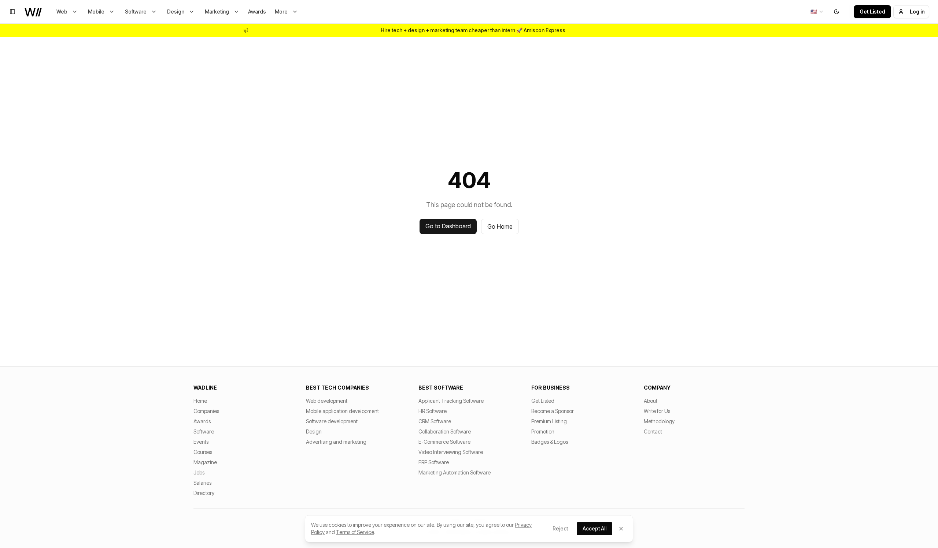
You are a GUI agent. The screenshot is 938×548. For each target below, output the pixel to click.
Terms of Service (355, 532)
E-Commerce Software (444, 442)
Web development (326, 401)
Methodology (659, 421)
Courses (202, 452)
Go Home (500, 226)
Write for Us (657, 411)
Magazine (205, 462)
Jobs (198, 472)
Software (136, 11)
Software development (332, 421)
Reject (560, 528)
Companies (206, 411)
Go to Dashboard (448, 226)
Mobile (96, 11)
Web (61, 11)
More (281, 11)
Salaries (202, 483)
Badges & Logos (549, 442)
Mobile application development (342, 411)
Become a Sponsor (552, 411)
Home (200, 401)
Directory (203, 493)
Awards (257, 11)
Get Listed (872, 11)
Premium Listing (549, 421)
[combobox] (817, 11)
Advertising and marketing (336, 442)
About (650, 401)
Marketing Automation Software (454, 472)
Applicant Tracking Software (451, 401)
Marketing (217, 11)
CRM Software (434, 421)
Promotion (542, 431)
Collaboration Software (444, 431)
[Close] (621, 528)
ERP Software (433, 462)
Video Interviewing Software (450, 452)
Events (200, 442)
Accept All (594, 528)
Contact (653, 431)
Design (175, 11)
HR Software (432, 411)
